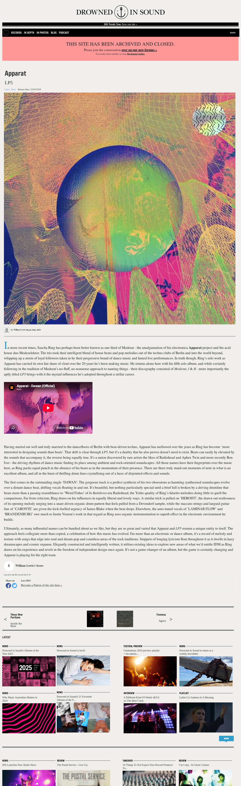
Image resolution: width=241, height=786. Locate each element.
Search (232, 33)
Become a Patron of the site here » (41, 585)
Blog (54, 33)
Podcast (64, 33)
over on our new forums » (139, 49)
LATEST (6, 637)
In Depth (29, 33)
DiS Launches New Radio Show (19, 765)
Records (16, 33)
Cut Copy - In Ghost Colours (194, 765)
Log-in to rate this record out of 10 (17, 574)
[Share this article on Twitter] (14, 585)
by (17, 329)
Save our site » (120, 24)
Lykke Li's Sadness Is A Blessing (196, 697)
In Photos (43, 33)
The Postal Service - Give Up (72, 765)
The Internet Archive (136, 54)
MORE (226, 738)
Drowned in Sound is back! (71, 650)
